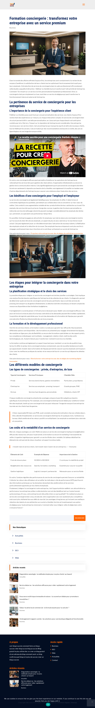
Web (17, 558)
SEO (17, 550)
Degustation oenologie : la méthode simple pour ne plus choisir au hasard (31, 674)
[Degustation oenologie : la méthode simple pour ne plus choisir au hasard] (14, 676)
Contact (55, 660)
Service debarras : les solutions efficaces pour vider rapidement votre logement (32, 683)
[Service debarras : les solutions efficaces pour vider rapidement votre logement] (14, 685)
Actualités (19, 536)
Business (13, 28)
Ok (48, 704)
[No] (92, 702)
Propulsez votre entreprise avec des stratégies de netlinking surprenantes (57, 233)
